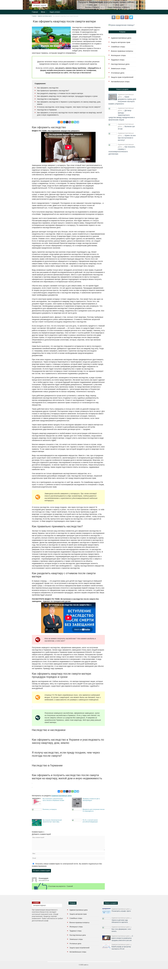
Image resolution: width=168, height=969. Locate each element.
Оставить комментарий (41, 870)
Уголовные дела (117, 73)
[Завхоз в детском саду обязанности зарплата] (106, 920)
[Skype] (75, 122)
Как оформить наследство (47, 88)
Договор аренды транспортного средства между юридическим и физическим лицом (121, 115)
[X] (67, 122)
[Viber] (70, 122)
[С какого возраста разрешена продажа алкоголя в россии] (106, 937)
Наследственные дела (120, 64)
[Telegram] (78, 122)
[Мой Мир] (64, 122)
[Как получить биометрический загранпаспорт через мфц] (37, 825)
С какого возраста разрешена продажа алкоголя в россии (122, 938)
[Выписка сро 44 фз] (112, 126)
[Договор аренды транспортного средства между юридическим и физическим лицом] (112, 110)
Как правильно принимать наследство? (53, 91)
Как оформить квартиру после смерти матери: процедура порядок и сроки (67, 96)
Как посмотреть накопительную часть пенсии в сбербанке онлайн (53, 799)
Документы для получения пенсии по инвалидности (94, 810)
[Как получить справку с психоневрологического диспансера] (112, 146)
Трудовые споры (117, 60)
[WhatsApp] (72, 122)
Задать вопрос (55, 12)
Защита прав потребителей (122, 77)
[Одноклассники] (61, 122)
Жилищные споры (118, 55)
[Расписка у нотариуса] (37, 810)
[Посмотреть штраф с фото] (106, 911)
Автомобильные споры (120, 82)
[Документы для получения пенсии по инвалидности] (77, 810)
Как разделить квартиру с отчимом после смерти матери (60, 93)
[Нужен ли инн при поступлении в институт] (112, 135)
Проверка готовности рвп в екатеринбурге (91, 799)
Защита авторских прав (120, 42)
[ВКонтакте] (59, 122)
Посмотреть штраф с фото (121, 911)
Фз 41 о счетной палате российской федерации (90, 820)
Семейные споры (118, 47)
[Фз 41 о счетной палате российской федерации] (77, 820)
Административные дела (45, 16)
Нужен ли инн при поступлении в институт (127, 138)
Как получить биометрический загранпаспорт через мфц (52, 820)
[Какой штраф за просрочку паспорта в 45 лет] (106, 946)
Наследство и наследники (47, 99)
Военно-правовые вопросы (122, 51)
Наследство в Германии (47, 110)
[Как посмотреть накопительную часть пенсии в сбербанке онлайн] (37, 805)
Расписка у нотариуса (50, 809)
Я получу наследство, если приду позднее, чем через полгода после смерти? (69, 107)
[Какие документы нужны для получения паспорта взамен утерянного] (112, 97)
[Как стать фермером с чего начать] (106, 929)
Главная (35, 12)
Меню (43, 12)
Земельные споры (118, 68)
